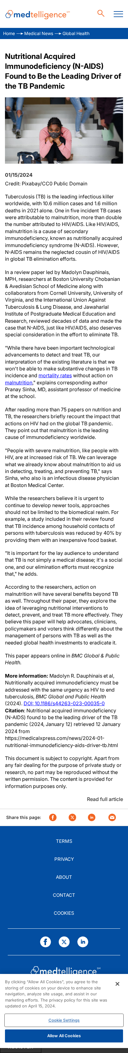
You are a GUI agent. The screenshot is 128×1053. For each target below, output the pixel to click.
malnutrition (18, 382)
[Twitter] (64, 941)
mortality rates (55, 375)
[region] (64, 1011)
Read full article (105, 799)
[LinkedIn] (82, 941)
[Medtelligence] (37, 14)
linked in (91, 817)
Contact (64, 895)
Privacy (64, 859)
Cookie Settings (64, 1020)
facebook (52, 817)
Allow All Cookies (64, 1035)
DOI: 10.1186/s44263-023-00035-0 (64, 703)
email (112, 817)
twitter (72, 817)
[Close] (117, 984)
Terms (64, 841)
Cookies (64, 913)
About (64, 877)
